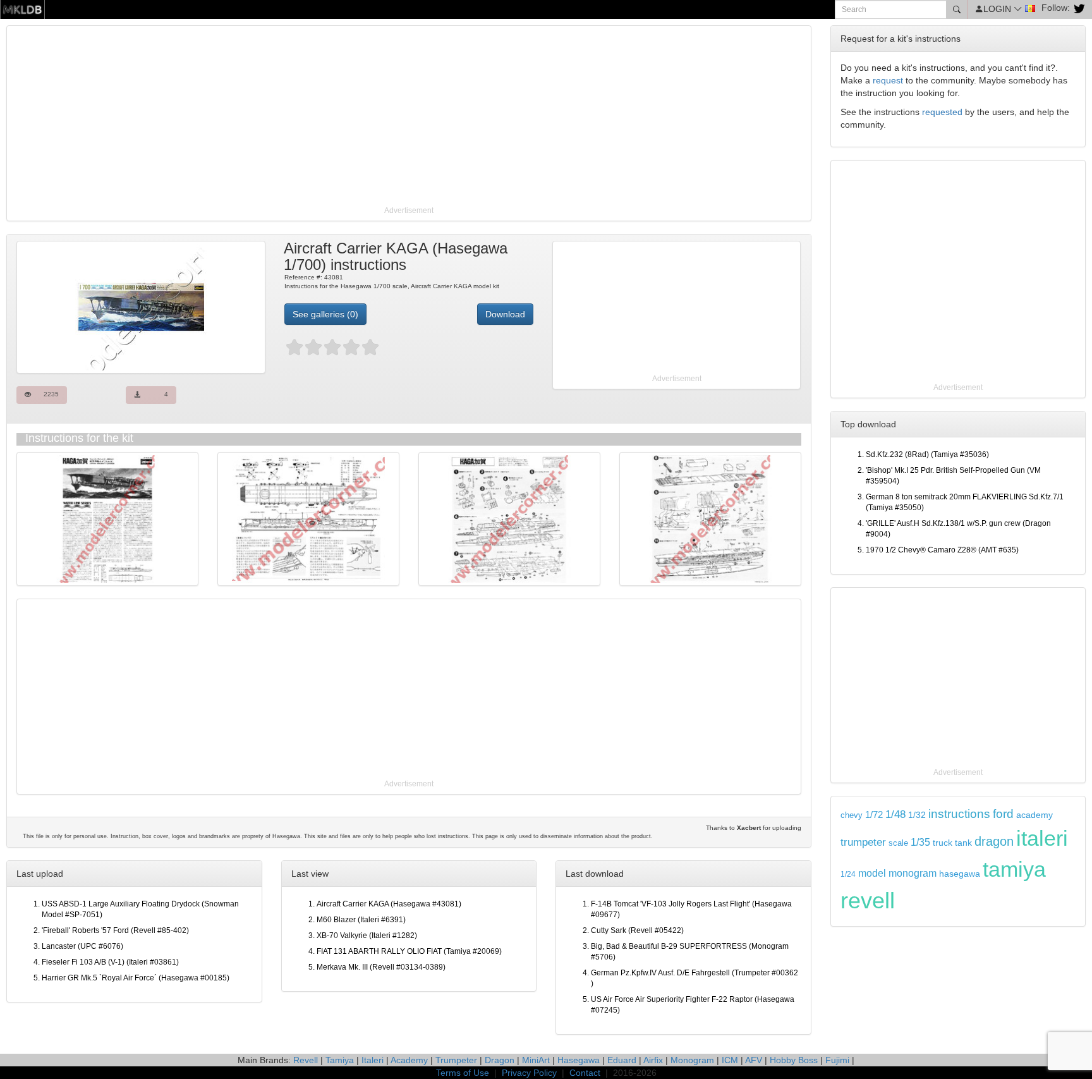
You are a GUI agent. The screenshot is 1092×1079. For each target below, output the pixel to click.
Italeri (372, 1060)
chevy (851, 815)
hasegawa (959, 874)
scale (898, 843)
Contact (584, 1073)
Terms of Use (462, 1073)
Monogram (692, 1060)
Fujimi (837, 1060)
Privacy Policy (529, 1073)
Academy (409, 1060)
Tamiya (339, 1060)
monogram (913, 873)
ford (1003, 813)
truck (942, 843)
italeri (1042, 838)
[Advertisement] (388, 116)
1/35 (920, 842)
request (888, 80)
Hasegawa (578, 1060)
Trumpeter (456, 1060)
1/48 (895, 814)
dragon (994, 841)
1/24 (848, 874)
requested (942, 112)
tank (963, 843)
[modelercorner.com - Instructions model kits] (22, 9)
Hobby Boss (794, 1060)
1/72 (874, 814)
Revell (305, 1060)
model (872, 873)
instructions (959, 813)
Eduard (621, 1060)
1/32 (917, 815)
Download (505, 314)
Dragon (499, 1060)
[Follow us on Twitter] (1078, 8)
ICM (730, 1060)
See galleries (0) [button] (325, 314)
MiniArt (536, 1060)
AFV (753, 1060)
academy (1034, 815)
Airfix (653, 1060)
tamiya (1014, 869)
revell (867, 900)
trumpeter (863, 842)
